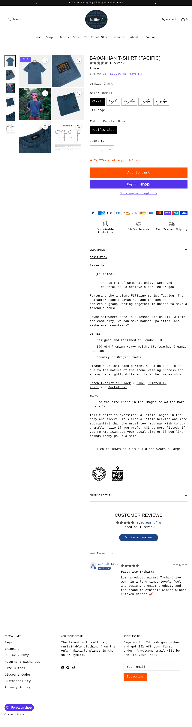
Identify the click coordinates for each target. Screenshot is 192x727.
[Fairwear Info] (117, 482)
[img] (130, 566)
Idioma (19, 714)
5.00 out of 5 (149, 523)
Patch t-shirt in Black (110, 383)
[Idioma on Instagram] (73, 667)
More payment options (138, 193)
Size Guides (14, 668)
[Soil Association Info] (99, 482)
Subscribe (135, 676)
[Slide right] (155, 2)
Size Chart (103, 84)
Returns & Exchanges (22, 662)
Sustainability (17, 681)
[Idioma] (96, 19)
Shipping (12, 649)
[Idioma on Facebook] (67, 667)
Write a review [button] (138, 537)
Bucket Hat (117, 387)
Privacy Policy (17, 687)
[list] (51, 104)
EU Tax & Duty (16, 655)
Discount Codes (17, 675)
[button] (50, 37)
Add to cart (138, 172)
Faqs (8, 642)
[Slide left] (36, 2)
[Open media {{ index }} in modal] (35, 71)
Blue (140, 383)
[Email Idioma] (62, 667)
